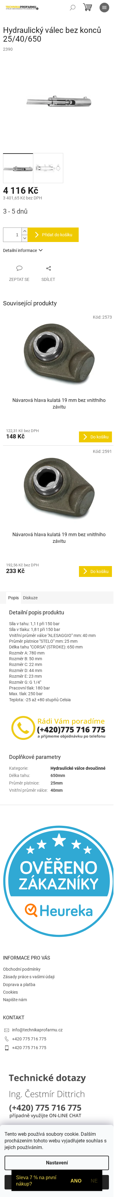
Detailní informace (20, 250)
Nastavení (57, 1163)
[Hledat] (73, 8)
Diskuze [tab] (30, 597)
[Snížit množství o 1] (24, 238)
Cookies (10, 992)
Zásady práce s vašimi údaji (28, 976)
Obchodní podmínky (22, 969)
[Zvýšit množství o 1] (24, 231)
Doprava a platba (19, 984)
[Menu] (104, 8)
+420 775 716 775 (29, 1038)
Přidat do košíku (57, 234)
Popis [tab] (13, 597)
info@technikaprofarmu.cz (37, 1029)
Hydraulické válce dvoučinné (78, 768)
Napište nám (15, 999)
